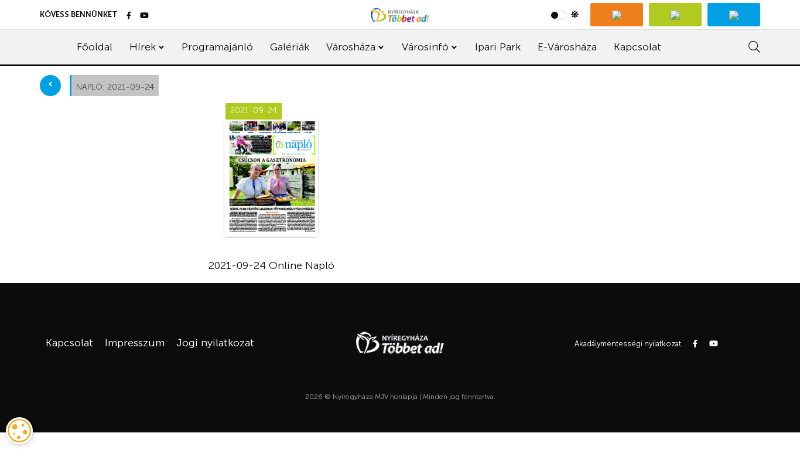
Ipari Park (498, 46)
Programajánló (217, 46)
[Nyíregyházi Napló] (675, 14)
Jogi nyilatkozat (215, 342)
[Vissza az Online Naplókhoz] (50, 85)
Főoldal (94, 46)
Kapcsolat (637, 46)
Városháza (350, 46)
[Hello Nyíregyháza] (733, 14)
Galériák (289, 46)
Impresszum (135, 342)
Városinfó (425, 46)
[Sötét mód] (564, 14)
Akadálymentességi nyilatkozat (628, 343)
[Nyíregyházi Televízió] (616, 14)
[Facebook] (129, 16)
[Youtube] (144, 16)
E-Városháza (567, 46)
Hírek (142, 46)
